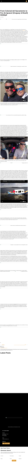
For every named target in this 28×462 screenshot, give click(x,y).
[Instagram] (5, 443)
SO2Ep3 (24, 30)
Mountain (20, 458)
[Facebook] (3, 443)
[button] (26, 1)
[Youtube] (9, 443)
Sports (1, 458)
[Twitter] (7, 443)
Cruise (11, 458)
